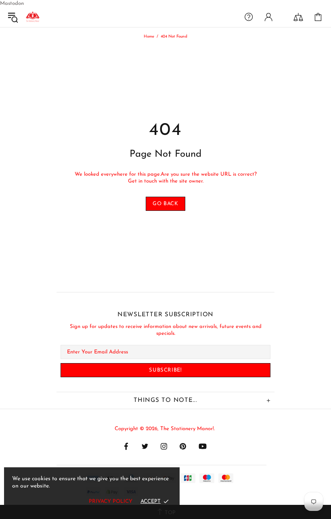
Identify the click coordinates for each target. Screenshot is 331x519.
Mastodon (12, 3)
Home (149, 36)
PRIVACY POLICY (110, 501)
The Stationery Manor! (33, 17)
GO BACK (165, 203)
